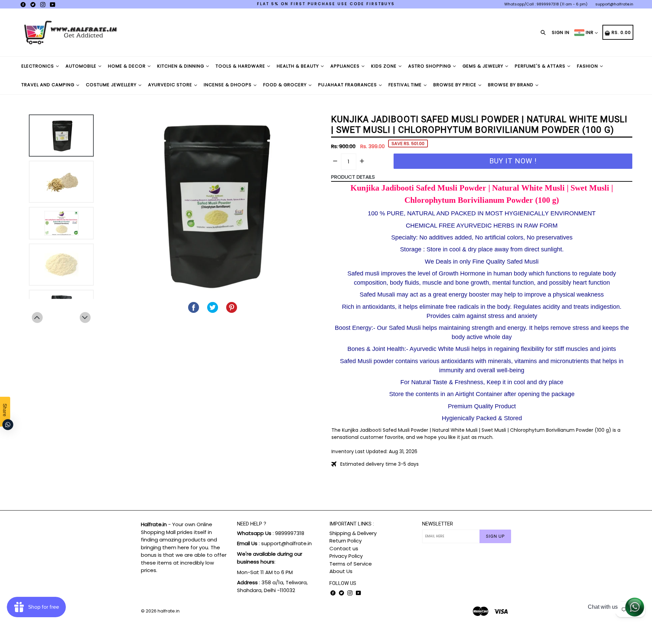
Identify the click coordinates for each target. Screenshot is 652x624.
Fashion (588, 66)
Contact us (343, 548)
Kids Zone (384, 66)
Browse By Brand (511, 85)
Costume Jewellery (112, 85)
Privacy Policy (346, 555)
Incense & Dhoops (228, 85)
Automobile (82, 66)
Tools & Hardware (241, 66)
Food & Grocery (285, 85)
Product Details (353, 176)
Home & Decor (127, 66)
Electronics (38, 66)
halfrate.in (169, 611)
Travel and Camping (48, 85)
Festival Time (405, 85)
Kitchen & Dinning (181, 66)
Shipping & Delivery (353, 533)
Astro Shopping (430, 66)
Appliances (345, 66)
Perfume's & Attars (541, 66)
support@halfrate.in (614, 4)
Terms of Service (350, 563)
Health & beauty (298, 66)
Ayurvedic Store (171, 85)
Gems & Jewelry (484, 66)
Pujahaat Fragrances (348, 85)
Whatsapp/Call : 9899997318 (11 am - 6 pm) (545, 4)
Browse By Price (455, 85)
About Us (340, 571)
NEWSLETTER (437, 524)
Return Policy (345, 540)
